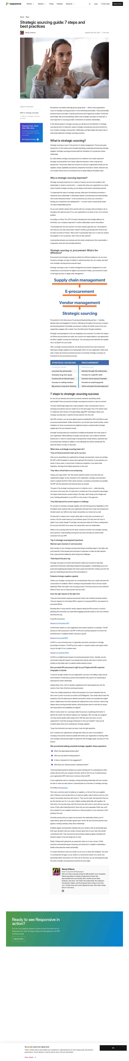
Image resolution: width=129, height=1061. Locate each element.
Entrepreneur (63, 788)
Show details (29, 1057)
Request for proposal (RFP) (59, 638)
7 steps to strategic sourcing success (29, 117)
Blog (27, 17)
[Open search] (90, 4)
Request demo (118, 4)
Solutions (40, 4)
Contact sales (105, 4)
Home (22, 17)
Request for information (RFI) (59, 623)
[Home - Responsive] (13, 4)
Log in (96, 4)
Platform (29, 4)
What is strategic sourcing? (29, 113)
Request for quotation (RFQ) (59, 653)
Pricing (51, 4)
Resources (69, 4)
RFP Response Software (30, 139)
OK (113, 1048)
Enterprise (60, 4)
